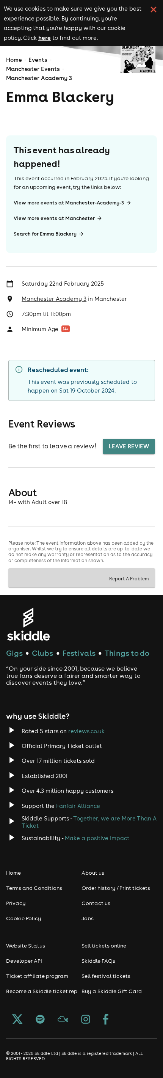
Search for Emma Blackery (45, 234)
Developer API (24, 960)
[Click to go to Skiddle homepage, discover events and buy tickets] (28, 624)
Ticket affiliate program (37, 976)
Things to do (127, 653)
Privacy (16, 903)
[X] (17, 1020)
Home (14, 59)
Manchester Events (33, 68)
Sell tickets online (104, 945)
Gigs (14, 653)
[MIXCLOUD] (63, 1020)
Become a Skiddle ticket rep (41, 991)
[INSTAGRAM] (85, 1020)
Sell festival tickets (106, 976)
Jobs (88, 918)
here (44, 37)
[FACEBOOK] (105, 1020)
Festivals (79, 653)
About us (93, 872)
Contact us (96, 903)
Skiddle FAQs (98, 960)
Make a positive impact (97, 838)
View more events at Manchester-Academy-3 (69, 203)
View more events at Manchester (54, 218)
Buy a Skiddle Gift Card (112, 991)
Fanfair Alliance (78, 805)
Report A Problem (129, 578)
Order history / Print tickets (116, 888)
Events (37, 59)
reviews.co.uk (86, 731)
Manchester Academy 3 (39, 78)
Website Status (25, 945)
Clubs (42, 653)
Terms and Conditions (34, 888)
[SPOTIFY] (40, 1020)
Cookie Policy (23, 918)
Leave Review (129, 446)
